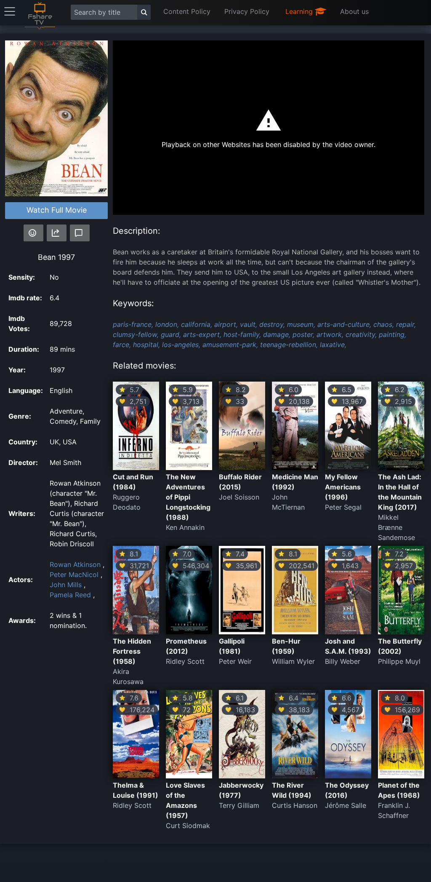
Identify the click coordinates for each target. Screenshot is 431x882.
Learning (300, 11)
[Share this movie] (57, 233)
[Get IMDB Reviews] (33, 233)
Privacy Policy (246, 11)
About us (354, 11)
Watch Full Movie (57, 210)
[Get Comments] (80, 233)
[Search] (144, 12)
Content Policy (186, 11)
